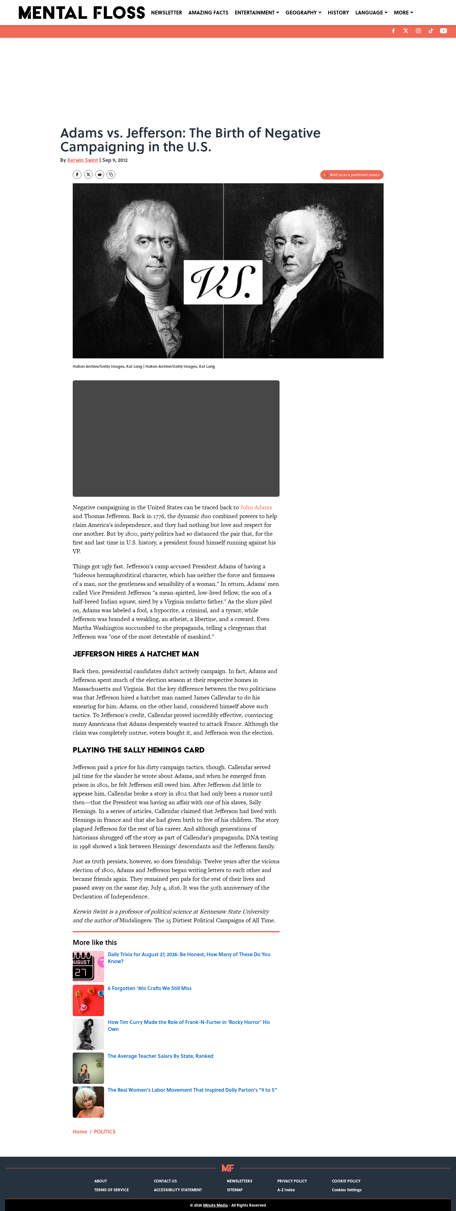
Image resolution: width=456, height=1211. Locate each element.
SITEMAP (235, 1189)
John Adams (256, 507)
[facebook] (393, 30)
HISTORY (338, 12)
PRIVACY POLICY (292, 1181)
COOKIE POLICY (346, 1181)
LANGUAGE (369, 12)
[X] (405, 30)
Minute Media (215, 1205)
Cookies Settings (347, 1189)
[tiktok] (431, 30)
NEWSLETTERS (239, 1181)
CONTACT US (165, 1181)
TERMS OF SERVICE (111, 1189)
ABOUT (100, 1181)
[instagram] (418, 30)
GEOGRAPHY (301, 12)
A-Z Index (286, 1189)
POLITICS (105, 1131)
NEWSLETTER (166, 12)
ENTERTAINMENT (255, 12)
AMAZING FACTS (208, 12)
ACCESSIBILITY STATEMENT (178, 1189)
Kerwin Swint (82, 159)
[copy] (111, 174)
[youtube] (443, 30)
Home (80, 1131)
